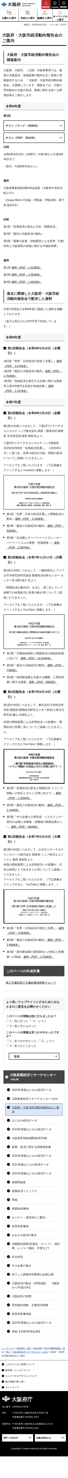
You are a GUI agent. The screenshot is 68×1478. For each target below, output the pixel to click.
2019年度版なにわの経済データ (32, 1129)
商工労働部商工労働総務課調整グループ (31, 982)
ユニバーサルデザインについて (21, 1376)
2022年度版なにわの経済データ (32, 1173)
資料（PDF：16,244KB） (37, 658)
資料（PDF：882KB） (25, 826)
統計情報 (37, 1348)
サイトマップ (12, 1387)
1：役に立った (19, 1020)
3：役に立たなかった (23, 1026)
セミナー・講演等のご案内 (28, 1217)
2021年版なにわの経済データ (30, 1164)
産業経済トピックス (24, 1191)
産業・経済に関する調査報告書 (31, 1146)
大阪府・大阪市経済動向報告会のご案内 (35, 1109)
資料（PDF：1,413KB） (26, 267)
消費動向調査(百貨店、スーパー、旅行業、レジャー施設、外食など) (36, 1246)
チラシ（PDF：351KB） (21, 137)
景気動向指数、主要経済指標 (30, 1305)
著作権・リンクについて (17, 1370)
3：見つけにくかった (23, 1045)
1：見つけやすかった (23, 1041)
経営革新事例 (20, 1226)
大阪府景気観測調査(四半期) (29, 1138)
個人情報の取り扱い (15, 1381)
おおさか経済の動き (24, 1235)
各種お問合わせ (43, 1438)
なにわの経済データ (24, 1120)
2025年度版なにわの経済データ (32, 1089)
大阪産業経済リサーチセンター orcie (33, 1077)
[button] (45, 4)
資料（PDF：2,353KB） (26, 274)
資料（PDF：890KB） (43, 682)
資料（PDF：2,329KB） (30, 518)
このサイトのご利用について (20, 1364)
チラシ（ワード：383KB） (23, 125)
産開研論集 (19, 1182)
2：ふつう (39, 1020)
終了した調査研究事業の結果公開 (33, 1274)
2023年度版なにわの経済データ (32, 1322)
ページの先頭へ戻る (61, 1400)
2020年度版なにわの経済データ (32, 1155)
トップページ (8, 1348)
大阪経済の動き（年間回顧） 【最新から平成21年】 (35, 1285)
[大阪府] (18, 4)
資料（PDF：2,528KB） (38, 956)
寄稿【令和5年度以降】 (26, 1331)
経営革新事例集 (21, 1313)
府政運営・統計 (24, 1348)
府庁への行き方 (10, 1438)
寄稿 (14, 1199)
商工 (8, 1352)
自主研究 (17, 1256)
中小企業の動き (21, 1265)
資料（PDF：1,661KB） (26, 281)
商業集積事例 (20, 1208)
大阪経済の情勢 (21, 1296)
